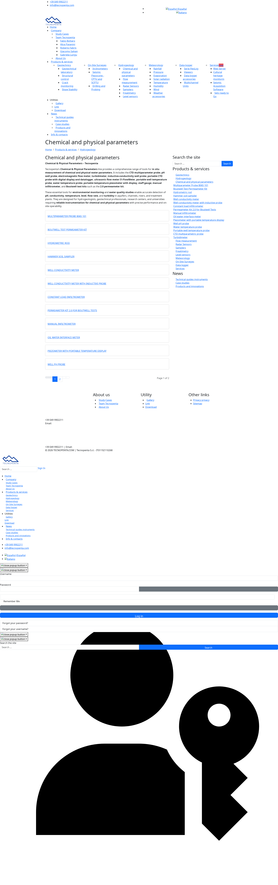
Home (53, 27)
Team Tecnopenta (65, 37)
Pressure (158, 72)
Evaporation (160, 75)
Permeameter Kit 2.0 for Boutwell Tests (72, 310)
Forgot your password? (15, 623)
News (54, 113)
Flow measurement (186, 240)
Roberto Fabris (68, 47)
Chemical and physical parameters (130, 72)
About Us (61, 58)
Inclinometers (100, 68)
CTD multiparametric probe (188, 233)
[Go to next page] (64, 377)
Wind (156, 89)
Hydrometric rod (59, 243)
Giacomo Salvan (69, 51)
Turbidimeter (180, 237)
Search (227, 163)
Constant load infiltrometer (66, 297)
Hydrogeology (126, 65)
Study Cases (62, 34)
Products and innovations (190, 286)
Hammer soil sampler (61, 256)
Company (56, 30)
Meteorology (156, 65)
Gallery (59, 103)
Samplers (128, 89)
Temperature (160, 82)
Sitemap (197, 403)
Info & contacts (59, 134)
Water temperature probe (187, 227)
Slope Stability (69, 89)
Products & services (62, 61)
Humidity (158, 86)
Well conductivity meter (63, 270)
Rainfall (157, 68)
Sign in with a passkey (139, 607)
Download (60, 110)
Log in (139, 616)
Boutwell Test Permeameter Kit (67, 229)
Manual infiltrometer (62, 323)
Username (5, 574)
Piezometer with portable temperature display (77, 351)
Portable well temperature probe (191, 230)
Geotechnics (64, 65)
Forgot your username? (15, 629)
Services (216, 65)
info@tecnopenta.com (62, 5)
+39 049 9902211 (59, 1)
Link (56, 106)
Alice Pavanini (67, 44)
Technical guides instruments (192, 279)
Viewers (188, 72)
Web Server (219, 68)
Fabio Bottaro (67, 40)
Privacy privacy (201, 400)
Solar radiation (161, 79)
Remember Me (11, 601)
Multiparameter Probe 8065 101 (67, 216)
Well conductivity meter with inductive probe (77, 283)
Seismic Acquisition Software (219, 86)
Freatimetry (129, 93)
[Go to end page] (68, 377)
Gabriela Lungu (68, 54)
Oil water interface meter (64, 337)
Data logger (185, 65)
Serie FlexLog (191, 68)
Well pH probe (56, 364)
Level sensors (130, 96)
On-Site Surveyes (97, 65)
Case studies (62, 124)
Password (5, 584)
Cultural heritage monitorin (218, 76)
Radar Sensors (131, 86)
